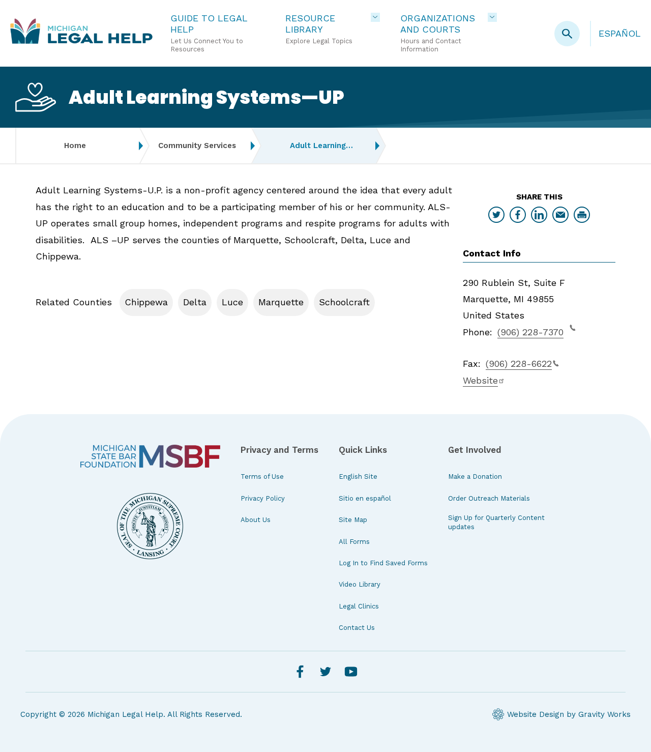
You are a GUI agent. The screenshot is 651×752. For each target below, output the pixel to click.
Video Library (359, 584)
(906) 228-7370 (530, 332)
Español (620, 33)
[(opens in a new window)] (150, 456)
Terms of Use (262, 476)
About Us (256, 520)
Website (480, 380)
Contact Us (357, 627)
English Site (358, 476)
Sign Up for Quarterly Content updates (496, 522)
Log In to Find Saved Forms (383, 563)
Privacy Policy (263, 498)
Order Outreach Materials (489, 498)
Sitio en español (365, 498)
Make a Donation (475, 476)
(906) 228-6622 (519, 363)
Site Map (353, 520)
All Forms (354, 541)
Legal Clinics (359, 606)
